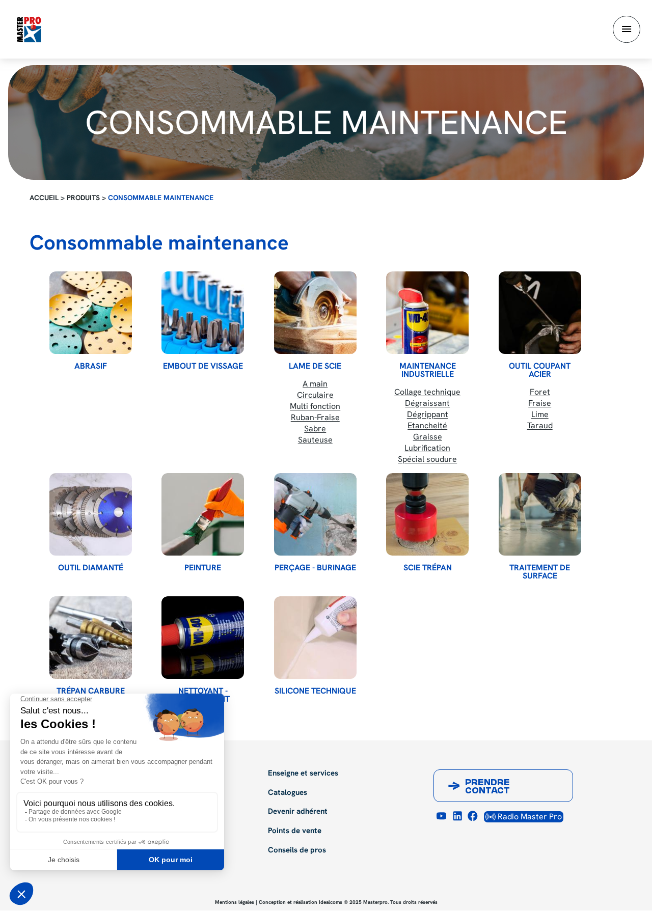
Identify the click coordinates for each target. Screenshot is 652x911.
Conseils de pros (297, 850)
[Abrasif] (90, 312)
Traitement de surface (539, 572)
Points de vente (294, 831)
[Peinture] (202, 514)
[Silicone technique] (315, 637)
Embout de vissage (203, 366)
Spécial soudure (427, 459)
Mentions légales (234, 902)
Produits (83, 197)
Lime (540, 414)
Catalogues (287, 793)
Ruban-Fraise (315, 417)
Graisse (427, 436)
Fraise (539, 403)
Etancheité (427, 425)
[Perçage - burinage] (315, 514)
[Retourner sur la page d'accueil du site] (29, 28)
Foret (540, 392)
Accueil (44, 197)
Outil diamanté (90, 568)
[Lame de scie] (315, 312)
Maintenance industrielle (427, 370)
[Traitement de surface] (540, 514)
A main (315, 383)
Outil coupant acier (539, 370)
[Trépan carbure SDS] (90, 637)
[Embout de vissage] (202, 312)
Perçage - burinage (315, 568)
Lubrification (427, 448)
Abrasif (90, 366)
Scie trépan (427, 568)
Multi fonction (315, 406)
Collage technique (427, 392)
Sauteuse (315, 439)
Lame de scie (315, 366)
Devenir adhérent (298, 812)
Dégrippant (427, 414)
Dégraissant (427, 403)
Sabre (315, 428)
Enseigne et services (303, 773)
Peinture (202, 568)
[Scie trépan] (427, 514)
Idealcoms (330, 902)
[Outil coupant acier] (540, 312)
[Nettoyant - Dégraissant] (202, 637)
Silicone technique (315, 691)
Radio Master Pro (529, 816)
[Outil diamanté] (90, 514)
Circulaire (315, 395)
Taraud (540, 425)
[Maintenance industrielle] (427, 312)
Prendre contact (487, 787)
